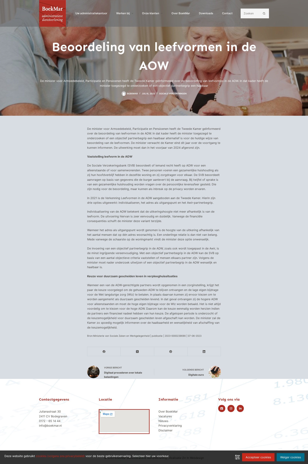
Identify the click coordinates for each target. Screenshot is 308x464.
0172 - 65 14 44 (49, 421)
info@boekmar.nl (50, 425)
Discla (162, 430)
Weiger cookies (290, 457)
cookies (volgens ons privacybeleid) (60, 456)
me (169, 430)
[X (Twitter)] (137, 351)
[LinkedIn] (204, 351)
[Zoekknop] (264, 13)
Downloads (206, 13)
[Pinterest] (171, 351)
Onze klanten (150, 13)
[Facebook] (104, 351)
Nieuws (163, 421)
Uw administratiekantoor (91, 13)
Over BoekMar (180, 13)
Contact (227, 13)
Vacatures (165, 416)
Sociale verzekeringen (173, 93)
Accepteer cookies (258, 457)
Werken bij (123, 13)
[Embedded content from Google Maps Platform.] (124, 421)
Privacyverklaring (170, 425)
